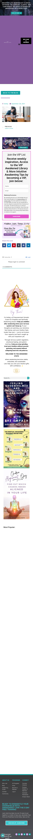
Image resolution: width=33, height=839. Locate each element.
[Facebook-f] (30, 834)
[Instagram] (27, 834)
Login (29, 257)
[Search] (28, 378)
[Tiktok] (16, 834)
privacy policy (7, 201)
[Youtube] (22, 834)
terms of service (21, 199)
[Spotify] (24, 834)
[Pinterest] (19, 834)
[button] (19, 44)
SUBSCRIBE (16, 216)
